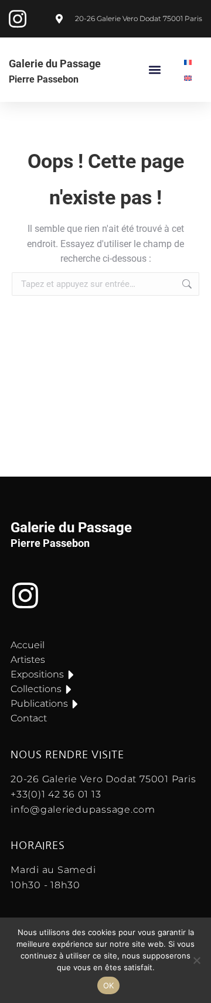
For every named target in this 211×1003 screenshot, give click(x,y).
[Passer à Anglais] (188, 77)
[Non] (196, 960)
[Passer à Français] (188, 62)
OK (108, 985)
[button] (155, 70)
